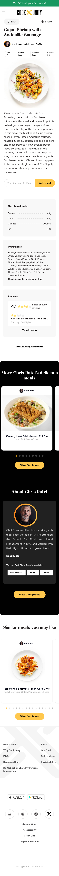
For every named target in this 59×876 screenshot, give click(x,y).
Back (13, 21)
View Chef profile (29, 594)
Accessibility (29, 830)
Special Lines (29, 824)
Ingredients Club (29, 841)
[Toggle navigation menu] (3, 12)
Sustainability (48, 762)
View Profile (36, 44)
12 (42, 708)
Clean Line (29, 835)
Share (48, 21)
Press (44, 744)
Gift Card (46, 750)
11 (39, 708)
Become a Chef (11, 762)
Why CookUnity (11, 750)
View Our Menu (29, 465)
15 (52, 708)
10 (36, 708)
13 (46, 708)
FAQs (6, 756)
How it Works (10, 744)
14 (49, 708)
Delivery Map (48, 756)
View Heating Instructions (29, 346)
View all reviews (29, 330)
